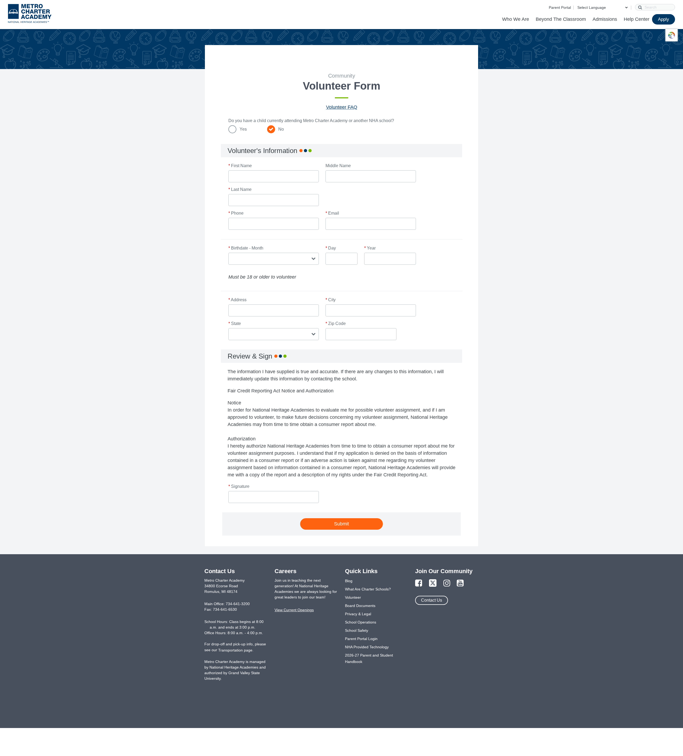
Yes (243, 129)
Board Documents (360, 606)
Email (332, 213)
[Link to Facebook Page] (418, 583)
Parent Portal (560, 7)
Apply (663, 19)
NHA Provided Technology (367, 647)
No (281, 129)
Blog (348, 581)
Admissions (605, 19)
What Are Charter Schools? (368, 589)
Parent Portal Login (361, 639)
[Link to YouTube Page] (460, 583)
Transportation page (235, 650)
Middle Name (338, 165)
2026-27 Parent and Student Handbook (369, 658)
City (330, 299)
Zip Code (335, 323)
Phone (236, 213)
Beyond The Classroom (561, 19)
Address (237, 299)
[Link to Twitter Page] (432, 583)
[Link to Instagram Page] (446, 583)
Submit (341, 523)
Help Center (636, 19)
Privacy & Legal (358, 614)
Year (370, 248)
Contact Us (431, 600)
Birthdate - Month (245, 248)
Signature (238, 486)
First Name (240, 165)
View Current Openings (294, 610)
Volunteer (353, 597)
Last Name (240, 189)
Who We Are (515, 19)
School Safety (356, 630)
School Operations (360, 622)
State (234, 323)
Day (330, 248)
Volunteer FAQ (341, 107)
